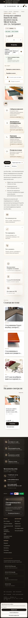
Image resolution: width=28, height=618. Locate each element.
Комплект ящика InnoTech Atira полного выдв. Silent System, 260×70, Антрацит (12, 410)
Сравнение (18, 526)
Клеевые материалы (6, 530)
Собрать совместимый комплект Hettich (8, 52)
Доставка (17, 521)
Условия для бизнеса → (14, 513)
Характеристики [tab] (17, 162)
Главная (6, 11)
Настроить (4, 607)
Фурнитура (16, 11)
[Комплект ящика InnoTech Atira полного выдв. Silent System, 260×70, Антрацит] (12, 400)
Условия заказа (8, 552)
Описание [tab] (7, 162)
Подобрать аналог (11, 73)
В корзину (14, 45)
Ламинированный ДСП (8, 526)
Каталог (10, 11)
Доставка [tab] (7, 166)
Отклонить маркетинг (14, 615)
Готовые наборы (8, 523)
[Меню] (5, 6)
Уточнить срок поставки (15, 77)
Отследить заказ (19, 528)
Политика (6, 550)
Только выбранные (14, 612)
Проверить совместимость (13, 69)
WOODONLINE (11, 6)
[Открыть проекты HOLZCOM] (18, 6)
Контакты (6, 548)
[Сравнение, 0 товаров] (21, 6)
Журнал (6, 543)
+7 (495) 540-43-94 (12, 474)
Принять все (14, 609)
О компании (7, 545)
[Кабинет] (26, 6)
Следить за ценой (15, 81)
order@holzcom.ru (13, 479)
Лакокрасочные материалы (8, 537)
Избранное (17, 523)
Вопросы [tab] (14, 166)
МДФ (5, 534)
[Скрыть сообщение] (25, 2)
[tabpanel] (14, 213)
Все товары (7, 521)
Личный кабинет (19, 530)
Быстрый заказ (10, 426)
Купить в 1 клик (15, 51)
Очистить (21, 392)
